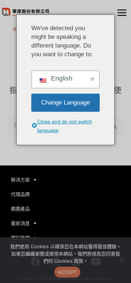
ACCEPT (67, 272)
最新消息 (20, 223)
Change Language (65, 102)
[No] (122, 260)
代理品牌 (20, 194)
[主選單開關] (122, 13)
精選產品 (20, 209)
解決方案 (20, 179)
